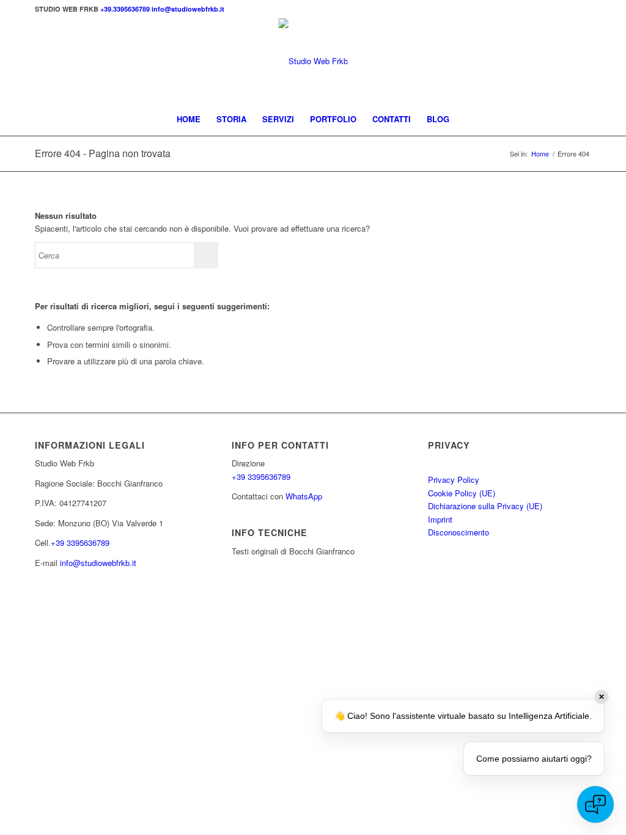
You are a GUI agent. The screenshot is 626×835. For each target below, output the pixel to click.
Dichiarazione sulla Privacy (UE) (485, 506)
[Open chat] (595, 804)
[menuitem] (188, 119)
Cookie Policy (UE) (461, 493)
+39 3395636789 (80, 542)
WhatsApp (303, 496)
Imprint (440, 519)
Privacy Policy (453, 479)
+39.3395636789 (126, 8)
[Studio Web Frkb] (313, 61)
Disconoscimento (458, 532)
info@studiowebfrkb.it (188, 8)
